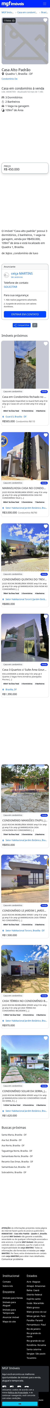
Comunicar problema (12, 1259)
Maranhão (38, 1303)
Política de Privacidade (18, 1392)
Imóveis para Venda (13, 1297)
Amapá (30, 1286)
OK (20, 1403)
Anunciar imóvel (11, 1317)
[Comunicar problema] (34, 325)
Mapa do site (9, 1321)
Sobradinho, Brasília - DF (14, 1172)
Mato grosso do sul (36, 1311)
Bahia (29, 1290)
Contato (7, 1281)
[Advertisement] (25, 137)
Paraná (39, 1320)
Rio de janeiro (34, 1328)
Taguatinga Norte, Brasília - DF (17, 1150)
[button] (5, 44)
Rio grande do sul (35, 1340)
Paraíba (30, 1320)
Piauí (43, 1324)
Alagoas (36, 1281)
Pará (43, 1316)
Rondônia (31, 1345)
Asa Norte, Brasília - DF (13, 1145)
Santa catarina (34, 1349)
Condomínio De (9, 79)
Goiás (29, 1303)
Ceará (36, 1290)
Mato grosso (33, 1307)
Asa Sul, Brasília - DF (12, 1140)
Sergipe (30, 1353)
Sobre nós (8, 1286)
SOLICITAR (10, 287)
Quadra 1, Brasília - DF (19, 74)
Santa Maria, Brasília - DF (14, 1134)
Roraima (41, 1345)
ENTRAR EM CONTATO (25, 314)
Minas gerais (33, 1316)
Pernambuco (33, 1324)
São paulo (40, 1353)
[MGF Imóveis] (13, 3)
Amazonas (40, 1286)
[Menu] (44, 3)
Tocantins (31, 1357)
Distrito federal (34, 1294)
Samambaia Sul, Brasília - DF (16, 1166)
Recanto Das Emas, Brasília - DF (17, 1161)
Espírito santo (34, 1298)
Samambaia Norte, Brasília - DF (17, 1156)
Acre (29, 1281)
